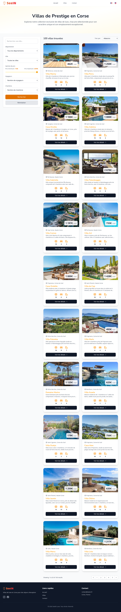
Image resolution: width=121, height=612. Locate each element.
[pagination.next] (116, 577)
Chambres (8, 86)
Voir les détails (60, 89)
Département (9, 47)
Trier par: (98, 38)
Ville (6, 56)
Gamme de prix (10, 66)
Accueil (56, 3)
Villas (65, 3)
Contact (74, 3)
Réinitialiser (21, 103)
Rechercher (22, 97)
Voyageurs (8, 76)
